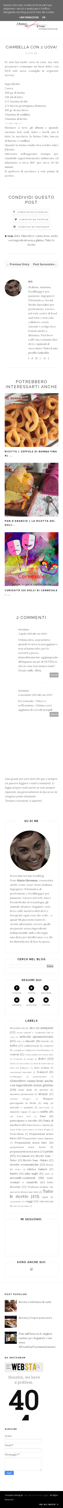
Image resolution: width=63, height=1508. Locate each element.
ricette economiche (24, 1164)
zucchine (24, 1206)
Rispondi (54, 675)
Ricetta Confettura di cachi (35, 1302)
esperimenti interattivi (21, 1072)
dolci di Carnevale (42, 1063)
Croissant (17, 1059)
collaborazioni (31, 1045)
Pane (43, 1116)
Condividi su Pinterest (33, 227)
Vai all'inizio (47, 1504)
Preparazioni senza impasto (38, 1138)
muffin (44, 1111)
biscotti (30, 1041)
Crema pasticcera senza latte (39, 1054)
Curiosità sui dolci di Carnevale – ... (31, 592)
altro (32, 1028)
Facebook (16, 993)
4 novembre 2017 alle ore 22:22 (35, 694)
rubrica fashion (37, 1169)
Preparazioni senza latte (31, 1142)
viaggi (29, 1201)
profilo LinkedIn (38, 352)
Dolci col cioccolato (20, 1063)
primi (49, 1151)
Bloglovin (31, 1005)
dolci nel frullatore (19, 1068)
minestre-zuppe (18, 1111)
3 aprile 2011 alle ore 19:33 (32, 633)
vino (15, 1206)
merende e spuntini (21, 1107)
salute (47, 1173)
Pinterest (17, 1005)
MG (30, 281)
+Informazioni (29, 17)
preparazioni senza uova (24, 1151)
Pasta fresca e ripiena (38, 1125)
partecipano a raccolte (24, 1120)
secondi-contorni (22, 1178)
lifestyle (43, 1094)
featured (42, 1072)
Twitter (31, 993)
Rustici (14, 1173)
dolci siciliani (41, 1067)
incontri (43, 1089)
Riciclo (49, 1164)
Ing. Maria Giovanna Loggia (36, 1495)
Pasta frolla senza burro (22, 1129)
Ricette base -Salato (35, 1160)
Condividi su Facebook (32, 212)
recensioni (23, 1156)
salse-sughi (31, 1173)
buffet (13, 1045)
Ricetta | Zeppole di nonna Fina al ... (31, 453)
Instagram (46, 993)
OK (43, 17)
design (30, 1059)
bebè (19, 1041)
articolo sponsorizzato (36, 1037)
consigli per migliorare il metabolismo (32, 1050)
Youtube (46, 1005)
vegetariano (16, 1201)
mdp (45, 1103)
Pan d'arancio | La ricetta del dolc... (30, 523)
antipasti (46, 1028)
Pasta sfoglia (44, 1129)
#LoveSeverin (17, 1028)
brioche (45, 1041)
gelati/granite (39, 1076)
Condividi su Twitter (33, 219)
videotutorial (46, 1201)
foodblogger (16, 1076)
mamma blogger (20, 1099)
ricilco (18, 1169)
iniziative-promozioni (21, 1094)
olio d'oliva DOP (20, 1116)
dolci (17, 236)
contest (14, 1054)
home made (25, 1089)
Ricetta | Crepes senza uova (35, 1317)
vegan (45, 1197)
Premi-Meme (17, 1133)
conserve (48, 1045)
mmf (34, 1112)
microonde (44, 1107)
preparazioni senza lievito (28, 1147)
